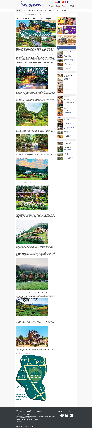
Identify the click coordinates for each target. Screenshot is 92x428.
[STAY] (60, 64)
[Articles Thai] (56, 2)
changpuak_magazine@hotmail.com (23, 422)
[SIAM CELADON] (60, 121)
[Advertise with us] (66, 30)
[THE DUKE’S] (60, 98)
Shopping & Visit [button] (31, 10)
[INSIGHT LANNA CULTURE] (60, 56)
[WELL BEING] (60, 83)
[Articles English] (59, 2)
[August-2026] (66, 40)
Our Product (63, 10)
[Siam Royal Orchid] (60, 124)
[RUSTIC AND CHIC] (60, 68)
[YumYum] (66, 21)
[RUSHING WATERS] (60, 143)
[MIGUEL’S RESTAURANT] (60, 114)
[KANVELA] (60, 102)
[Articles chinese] (63, 2)
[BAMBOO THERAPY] (60, 79)
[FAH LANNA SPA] (60, 75)
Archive (24, 10)
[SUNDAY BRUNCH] (60, 110)
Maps (58, 10)
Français (42, 10)
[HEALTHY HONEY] (60, 136)
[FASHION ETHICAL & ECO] (60, 128)
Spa (50, 10)
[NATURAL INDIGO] (60, 147)
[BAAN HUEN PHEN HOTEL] (60, 60)
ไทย (38, 10)
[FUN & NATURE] (60, 150)
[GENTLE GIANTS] (60, 154)
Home (20, 10)
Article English (22, 14)
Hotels (53, 10)
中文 (46, 10)
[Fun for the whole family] (60, 158)
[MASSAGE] (60, 91)
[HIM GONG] (60, 132)
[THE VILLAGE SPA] (60, 87)
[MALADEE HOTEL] (60, 53)
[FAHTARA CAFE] (60, 106)
